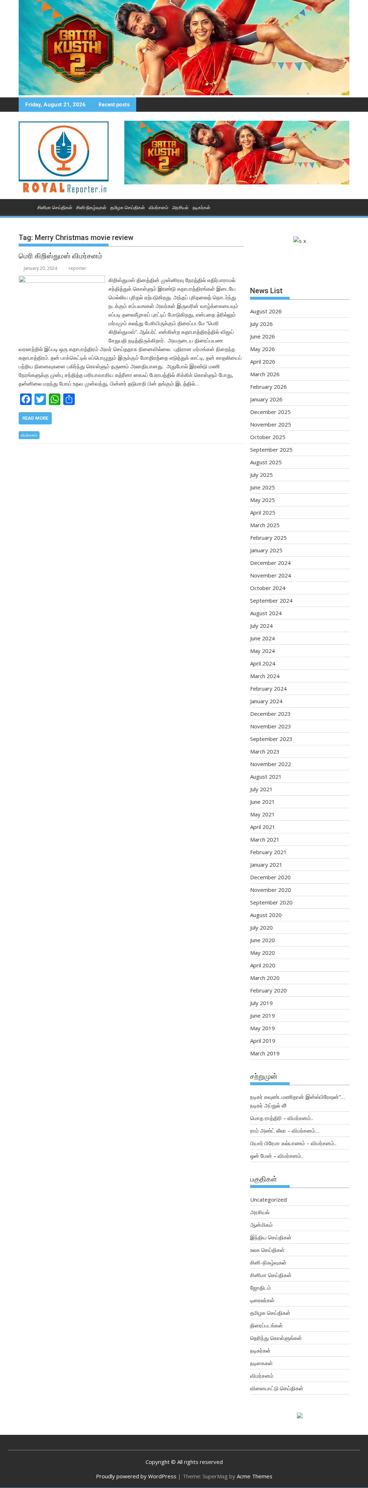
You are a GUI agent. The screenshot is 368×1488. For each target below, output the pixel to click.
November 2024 (270, 575)
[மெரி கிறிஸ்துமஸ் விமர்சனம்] (62, 280)
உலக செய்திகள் (267, 1249)
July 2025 (261, 474)
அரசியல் (180, 207)
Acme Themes (254, 1476)
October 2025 (267, 437)
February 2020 (268, 990)
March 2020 (265, 977)
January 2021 (266, 864)
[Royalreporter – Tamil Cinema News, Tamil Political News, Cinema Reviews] (184, 93)
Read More (35, 418)
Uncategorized (268, 1199)
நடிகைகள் (261, 1363)
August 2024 (266, 613)
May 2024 (262, 650)
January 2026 (266, 399)
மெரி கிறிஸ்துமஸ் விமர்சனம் (60, 256)
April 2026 (262, 361)
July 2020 (261, 927)
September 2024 (271, 600)
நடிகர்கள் (201, 207)
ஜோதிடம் (260, 1287)
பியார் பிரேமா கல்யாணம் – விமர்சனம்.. (293, 1143)
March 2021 (265, 839)
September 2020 (271, 902)
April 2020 (262, 965)
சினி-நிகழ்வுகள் (91, 207)
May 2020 (262, 952)
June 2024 (262, 638)
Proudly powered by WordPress (136, 1476)
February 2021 (268, 852)
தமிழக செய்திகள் (127, 207)
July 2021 (261, 789)
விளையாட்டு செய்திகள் (276, 1388)
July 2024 (261, 625)
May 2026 (262, 349)
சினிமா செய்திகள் (54, 207)
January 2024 (266, 701)
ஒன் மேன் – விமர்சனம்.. (276, 1155)
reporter (77, 268)
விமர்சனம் (158, 207)
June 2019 (262, 1015)
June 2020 (262, 940)
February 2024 (268, 688)
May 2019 (262, 1028)
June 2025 (262, 487)
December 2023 (270, 713)
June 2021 (262, 801)
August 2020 (266, 914)
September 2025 (271, 449)
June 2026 (262, 336)
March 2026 (265, 374)
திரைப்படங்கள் (266, 1325)
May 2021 (262, 814)
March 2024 (265, 675)
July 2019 (261, 1002)
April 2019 (262, 1040)
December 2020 (270, 877)
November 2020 (270, 889)
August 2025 (266, 462)
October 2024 (267, 587)
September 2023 (271, 738)
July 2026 (261, 323)
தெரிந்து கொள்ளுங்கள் (276, 1337)
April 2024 (262, 663)
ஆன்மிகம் (261, 1224)
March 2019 (265, 1053)
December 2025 (270, 411)
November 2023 (270, 726)
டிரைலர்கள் (262, 1300)
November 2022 (270, 764)
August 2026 (266, 311)
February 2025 (268, 537)
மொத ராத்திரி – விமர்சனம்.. (281, 1117)
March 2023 (265, 751)
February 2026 (268, 386)
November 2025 (270, 424)
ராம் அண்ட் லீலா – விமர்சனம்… (284, 1130)
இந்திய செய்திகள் (270, 1237)
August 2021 (266, 776)
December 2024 (270, 562)
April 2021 (262, 826)
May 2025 (262, 499)
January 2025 (266, 550)
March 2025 (265, 525)
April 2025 (262, 512)
